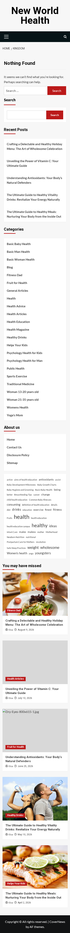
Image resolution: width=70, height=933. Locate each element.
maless (32, 531)
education (27, 510)
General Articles (17, 290)
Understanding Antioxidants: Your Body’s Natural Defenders (34, 180)
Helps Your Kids (17, 345)
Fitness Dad (14, 275)
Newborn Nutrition (15, 537)
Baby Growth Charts (46, 484)
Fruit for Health (17, 283)
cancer (36, 494)
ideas (53, 526)
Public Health (15, 368)
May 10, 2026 (25, 834)
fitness (57, 509)
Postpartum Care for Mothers (20, 542)
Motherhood (51, 532)
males (22, 531)
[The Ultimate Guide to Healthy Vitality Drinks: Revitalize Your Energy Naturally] (35, 798)
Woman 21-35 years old (23, 399)
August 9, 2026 (26, 629)
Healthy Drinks (17, 337)
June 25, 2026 (25, 766)
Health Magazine (18, 329)
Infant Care (12, 532)
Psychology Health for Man (25, 360)
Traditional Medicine (20, 384)
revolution (41, 542)
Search (10, 100)
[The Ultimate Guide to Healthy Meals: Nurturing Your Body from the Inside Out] (35, 867)
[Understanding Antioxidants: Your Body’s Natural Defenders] (35, 730)
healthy (40, 525)
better (10, 494)
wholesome (49, 547)
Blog (10, 267)
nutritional (31, 537)
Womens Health (17, 407)
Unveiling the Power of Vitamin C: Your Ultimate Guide (33, 163)
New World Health (35, 15)
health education (39, 518)
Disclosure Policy (18, 455)
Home (11, 439)
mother (40, 532)
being (57, 489)
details (54, 504)
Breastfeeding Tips (23, 494)
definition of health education (35, 504)
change (45, 494)
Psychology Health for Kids (24, 353)
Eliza (11, 630)
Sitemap (12, 463)
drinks (16, 509)
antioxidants (46, 479)
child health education (17, 499)
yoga (31, 553)
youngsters (43, 553)
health (21, 516)
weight (33, 547)
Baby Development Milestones (21, 484)
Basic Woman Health (21, 259)
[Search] (65, 36)
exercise (38, 509)
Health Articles (17, 314)
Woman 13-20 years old (23, 392)
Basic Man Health (18, 251)
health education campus (18, 526)
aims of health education (25, 479)
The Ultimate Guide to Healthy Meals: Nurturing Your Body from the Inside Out (34, 214)
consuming (13, 504)
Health (11, 298)
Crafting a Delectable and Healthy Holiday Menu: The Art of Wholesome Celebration (34, 146)
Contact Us (14, 447)
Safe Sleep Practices (16, 548)
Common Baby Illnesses (40, 499)
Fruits (9, 518)
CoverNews (57, 921)
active (10, 479)
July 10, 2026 (25, 698)
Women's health (17, 553)
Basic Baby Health (19, 244)
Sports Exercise (17, 376)
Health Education (18, 321)
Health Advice (16, 306)
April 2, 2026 (24, 902)
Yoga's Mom (15, 415)
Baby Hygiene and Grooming (20, 489)
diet (8, 510)
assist (58, 479)
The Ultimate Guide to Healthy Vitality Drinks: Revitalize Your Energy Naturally (33, 197)
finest (48, 509)
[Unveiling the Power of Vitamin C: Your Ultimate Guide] (35, 662)
